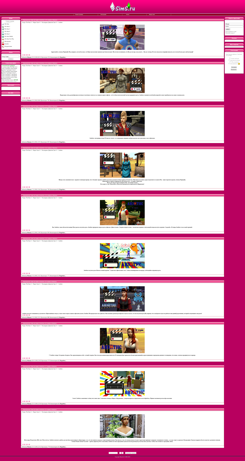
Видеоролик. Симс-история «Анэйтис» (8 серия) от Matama (40, 323)
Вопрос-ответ (152, 14)
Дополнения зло (234, 63)
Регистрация (103, 14)
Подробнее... (63, 57)
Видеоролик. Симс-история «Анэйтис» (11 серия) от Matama (40, 195)
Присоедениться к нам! (230, 31)
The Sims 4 (28, 22)
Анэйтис (60, 22)
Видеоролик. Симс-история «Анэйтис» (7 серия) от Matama (40, 366)
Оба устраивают (235, 62)
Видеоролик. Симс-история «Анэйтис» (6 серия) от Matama (40, 409)
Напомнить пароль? (230, 33)
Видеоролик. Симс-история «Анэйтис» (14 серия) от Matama (40, 63)
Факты (127, 14)
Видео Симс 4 (36, 22)
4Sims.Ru (122, 456)
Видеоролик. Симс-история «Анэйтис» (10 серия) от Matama (40, 238)
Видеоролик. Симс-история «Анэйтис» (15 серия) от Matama (40, 20)
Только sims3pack (235, 58)
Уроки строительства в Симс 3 (9, 81)
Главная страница (79, 14)
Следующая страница (131, 453)
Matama (29, 57)
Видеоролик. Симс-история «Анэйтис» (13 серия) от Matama (40, 106)
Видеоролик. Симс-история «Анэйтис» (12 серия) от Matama (40, 148)
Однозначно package (235, 60)
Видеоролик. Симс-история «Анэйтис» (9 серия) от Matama (40, 281)
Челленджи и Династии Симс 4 (49, 22)
